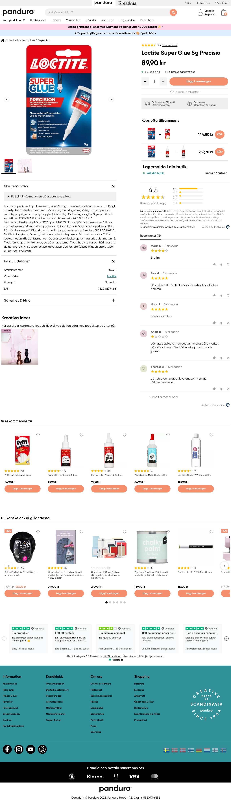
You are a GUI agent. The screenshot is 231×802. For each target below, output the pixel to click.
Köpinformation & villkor (147, 713)
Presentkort (140, 720)
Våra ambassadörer (101, 695)
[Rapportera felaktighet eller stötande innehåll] (228, 264)
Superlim (43, 40)
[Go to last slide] (6, 99)
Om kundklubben (55, 683)
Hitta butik (8, 689)
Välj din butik (155, 173)
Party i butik (97, 720)
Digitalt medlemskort (57, 689)
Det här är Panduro (101, 683)
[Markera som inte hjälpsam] (221, 264)
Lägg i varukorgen (199, 81)
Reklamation (141, 708)
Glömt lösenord (54, 701)
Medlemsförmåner (55, 713)
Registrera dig (53, 695)
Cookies (7, 720)
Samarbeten (97, 713)
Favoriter (8, 701)
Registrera (210, 14)
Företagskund (10, 708)
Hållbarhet (96, 689)
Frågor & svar (221, 3)
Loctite (111, 276)
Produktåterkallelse (13, 726)
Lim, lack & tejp (17, 40)
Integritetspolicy (11, 713)
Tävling (94, 701)
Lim (32, 40)
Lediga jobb (97, 708)
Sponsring (96, 732)
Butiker (188, 3)
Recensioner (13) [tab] (150, 235)
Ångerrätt (139, 695)
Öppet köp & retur (144, 701)
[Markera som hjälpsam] (215, 264)
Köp (220, 134)
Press (93, 726)
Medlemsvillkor (54, 708)
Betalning (139, 683)
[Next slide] (111, 99)
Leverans (139, 689)
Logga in (209, 10)
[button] (13, 20)
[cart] (223, 12)
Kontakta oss (203, 3)
